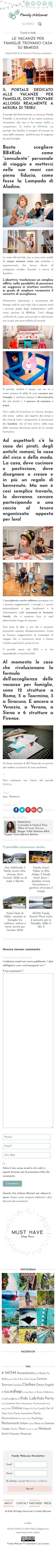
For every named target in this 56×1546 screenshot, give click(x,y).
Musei (48, 1404)
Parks (10, 1414)
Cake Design (30, 1379)
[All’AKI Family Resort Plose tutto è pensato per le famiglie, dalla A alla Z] (41, 902)
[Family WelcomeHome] (28, 14)
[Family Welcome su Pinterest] (44, 5)
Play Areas (22, 1418)
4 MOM (9, 1373)
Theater (14, 1429)
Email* (9, 1464)
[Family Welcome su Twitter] (38, 5)
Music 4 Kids (6, 1409)
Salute (24, 1423)
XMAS (5, 1434)
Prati (29, 1418)
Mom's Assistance (24, 1404)
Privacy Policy (14, 1529)
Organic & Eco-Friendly (34, 1409)
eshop (16, 1391)
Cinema (17, 1385)
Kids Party (45, 1398)
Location (10, 1403)
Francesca (26, 53)
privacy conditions (38, 1481)
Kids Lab (28, 1398)
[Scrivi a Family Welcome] (50, 5)
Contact (21, 1503)
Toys (22, 1428)
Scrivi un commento (42, 53)
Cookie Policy (29, 1529)
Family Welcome (36, 828)
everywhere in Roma (32, 1392)
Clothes (28, 1385)
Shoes (37, 1423)
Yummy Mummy (20, 1433)
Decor (40, 1384)
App (5, 797)
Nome (9, 1473)
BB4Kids (42, 126)
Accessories (26, 1373)
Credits (28, 1523)
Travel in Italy (28, 33)
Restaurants (10, 1423)
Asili (37, 1373)
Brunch (9, 1379)
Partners (34, 1503)
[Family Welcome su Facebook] (27, 5)
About (8, 1503)
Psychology (37, 1418)
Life (3, 1404)
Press (47, 1503)
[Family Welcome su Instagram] (33, 5)
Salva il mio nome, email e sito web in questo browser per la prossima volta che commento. (26, 1172)
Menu (30, 24)
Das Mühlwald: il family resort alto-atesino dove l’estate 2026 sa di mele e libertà (15, 874)
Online (17, 1408)
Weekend (14, 797)
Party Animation (23, 1413)
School (31, 1424)
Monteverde (39, 1403)
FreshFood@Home (11, 1399)
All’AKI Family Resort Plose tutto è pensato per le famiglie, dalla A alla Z (41, 920)
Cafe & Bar (18, 1379)
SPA (42, 1424)
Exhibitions (48, 1392)
